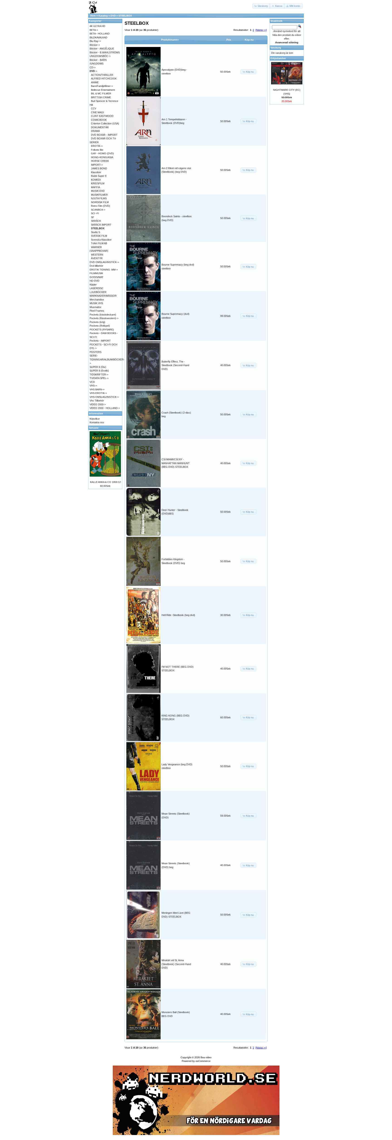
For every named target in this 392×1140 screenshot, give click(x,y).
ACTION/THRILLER (102, 75)
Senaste (93, 427)
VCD (92, 382)
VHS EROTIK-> (98, 393)
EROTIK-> (97, 146)
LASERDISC (96, 288)
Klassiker (96, 172)
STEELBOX (125, 15)
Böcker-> (95, 45)
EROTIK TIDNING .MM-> (104, 269)
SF (92, 217)
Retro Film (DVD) (100, 205)
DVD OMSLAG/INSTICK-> (104, 262)
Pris (228, 39)
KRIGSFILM (97, 183)
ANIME (95, 82)
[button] (261, 6)
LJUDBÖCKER (98, 292)
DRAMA (95, 131)
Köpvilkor (95, 418)
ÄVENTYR (97, 258)
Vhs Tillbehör (97, 400)
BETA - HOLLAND (100, 33)
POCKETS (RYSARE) (102, 329)
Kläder (93, 284)
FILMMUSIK (96, 273)
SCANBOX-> (98, 209)
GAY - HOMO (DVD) (102, 153)
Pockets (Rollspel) (100, 325)
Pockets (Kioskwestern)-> (104, 318)
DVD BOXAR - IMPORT (104, 134)
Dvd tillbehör (96, 265)
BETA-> (94, 30)
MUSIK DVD (98, 191)
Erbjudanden (278, 58)
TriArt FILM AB (99, 243)
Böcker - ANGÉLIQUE (102, 48)
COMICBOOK (99, 119)
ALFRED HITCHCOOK (104, 78)
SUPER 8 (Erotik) (99, 370)
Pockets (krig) (97, 322)
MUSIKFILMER (99, 194)
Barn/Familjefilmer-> (102, 86)
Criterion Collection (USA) (105, 123)
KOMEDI (96, 179)
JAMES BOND (99, 168)
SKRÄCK (96, 220)
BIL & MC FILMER (101, 93)
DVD (113, 15)
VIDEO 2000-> (98, 404)
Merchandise (97, 299)
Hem (93, 15)
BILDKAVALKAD (98, 37)
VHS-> (93, 385)
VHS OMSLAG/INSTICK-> (104, 397)
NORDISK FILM (100, 202)
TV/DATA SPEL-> (99, 378)
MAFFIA (95, 187)
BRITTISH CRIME (101, 97)
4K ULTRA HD (97, 26)
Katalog (103, 15)
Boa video (206, 1057)
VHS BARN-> (97, 389)
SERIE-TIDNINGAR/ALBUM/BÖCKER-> (107, 359)
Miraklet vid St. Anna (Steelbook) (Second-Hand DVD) (176, 964)
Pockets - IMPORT (100, 340)
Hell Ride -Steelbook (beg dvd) (178, 615)
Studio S (95, 232)
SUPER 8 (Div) (98, 367)
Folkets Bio (97, 149)
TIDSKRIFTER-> (99, 374)
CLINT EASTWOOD (102, 116)
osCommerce (203, 1061)
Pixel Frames (97, 310)
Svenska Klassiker (101, 239)
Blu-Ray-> (95, 41)
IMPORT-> (97, 164)
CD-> (93, 67)
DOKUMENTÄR (100, 127)
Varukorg (275, 47)
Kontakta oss (97, 422)
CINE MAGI (97, 112)
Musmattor (95, 307)
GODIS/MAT (96, 277)
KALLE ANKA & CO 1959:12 (105, 482)
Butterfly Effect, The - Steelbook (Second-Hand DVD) (175, 365)
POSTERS (95, 352)
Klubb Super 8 (98, 176)
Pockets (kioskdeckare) (103, 314)
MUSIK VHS (96, 303)
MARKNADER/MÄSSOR (103, 295)
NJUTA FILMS (99, 198)
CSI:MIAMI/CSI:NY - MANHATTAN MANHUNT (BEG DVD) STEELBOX (176, 463)
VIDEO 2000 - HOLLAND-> (105, 408)
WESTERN (97, 254)
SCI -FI (95, 213)
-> (93, 71)
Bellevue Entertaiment (103, 90)
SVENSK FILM (99, 235)
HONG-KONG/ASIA (102, 157)
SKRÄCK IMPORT (101, 224)
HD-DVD (94, 280)
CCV (93, 108)
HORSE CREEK (100, 161)
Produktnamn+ (170, 39)
